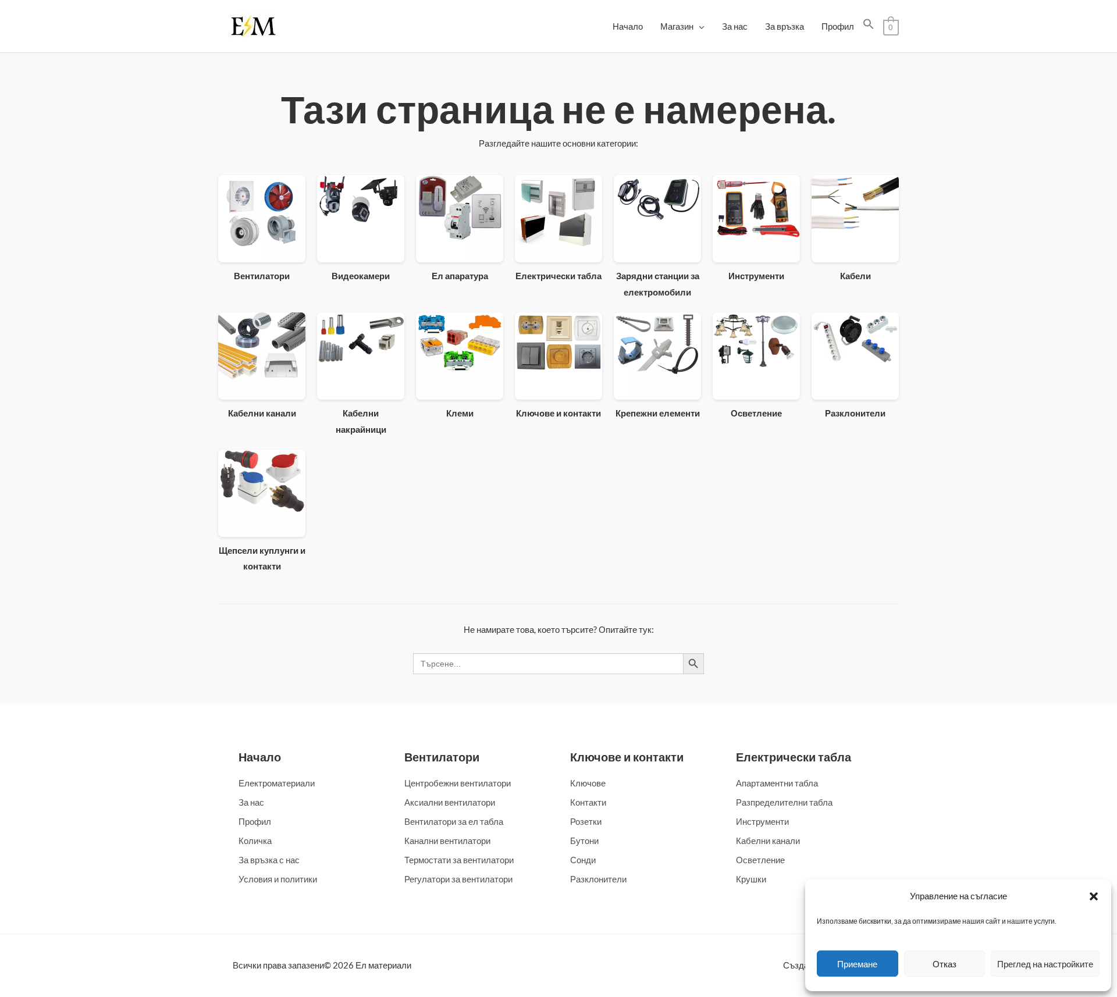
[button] (1094, 896)
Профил (837, 26)
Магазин (676, 26)
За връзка (784, 26)
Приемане (857, 964)
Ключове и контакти (627, 757)
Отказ (944, 964)
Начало (628, 26)
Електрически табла (793, 757)
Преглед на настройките (1045, 964)
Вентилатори (441, 757)
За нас (735, 26)
